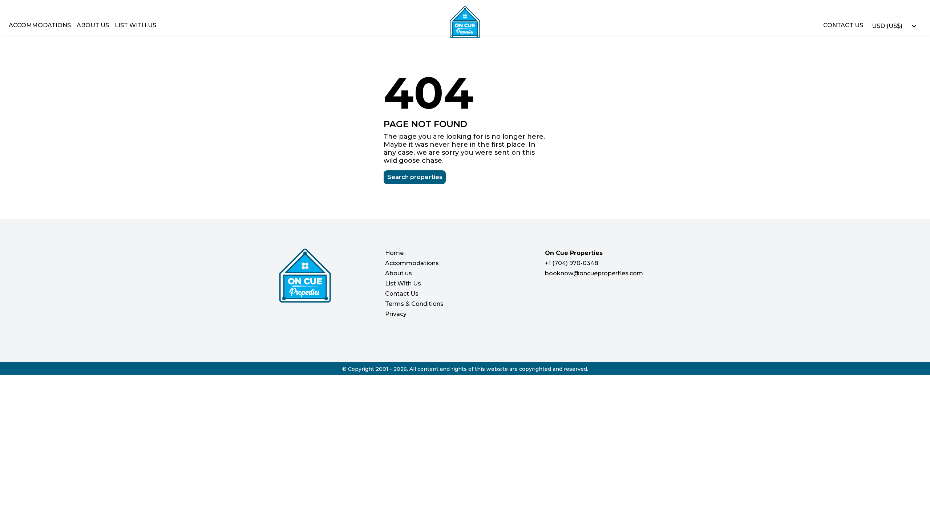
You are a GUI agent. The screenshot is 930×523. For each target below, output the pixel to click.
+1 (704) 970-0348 (571, 263)
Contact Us (843, 25)
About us (93, 25)
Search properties (414, 177)
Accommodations (40, 25)
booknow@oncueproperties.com (594, 273)
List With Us (135, 25)
